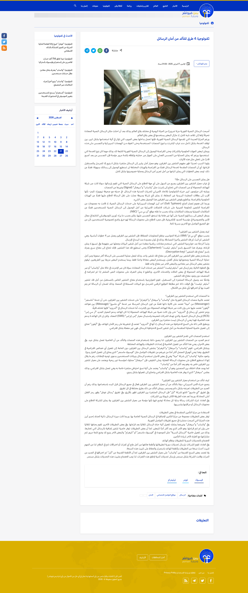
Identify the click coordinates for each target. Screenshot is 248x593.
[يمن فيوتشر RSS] (4, 48)
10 (55, 142)
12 (43, 142)
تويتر (185, 479)
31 (38, 155)
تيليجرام (172, 479)
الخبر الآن (118, 576)
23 (49, 151)
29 (49, 155)
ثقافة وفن (118, 6)
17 (49, 146)
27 (61, 155)
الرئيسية (185, 6)
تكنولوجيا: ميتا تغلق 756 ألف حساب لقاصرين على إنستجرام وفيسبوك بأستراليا (55, 60)
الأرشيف (142, 557)
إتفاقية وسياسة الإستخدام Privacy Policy (179, 572)
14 (66, 146)
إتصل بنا (84, 6)
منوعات (95, 6)
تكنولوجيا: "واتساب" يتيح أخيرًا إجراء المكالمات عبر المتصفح (57, 83)
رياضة (129, 6)
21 (61, 151)
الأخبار (175, 6)
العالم (155, 6)
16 (55, 146)
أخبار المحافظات (158, 557)
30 (43, 155)
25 (38, 151)
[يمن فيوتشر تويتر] (4, 42)
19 (38, 146)
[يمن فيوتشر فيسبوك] (4, 35)
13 (38, 142)
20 (66, 151)
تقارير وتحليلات (142, 6)
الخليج (165, 6)
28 (55, 155)
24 (43, 151)
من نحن (201, 572)
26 (66, 155)
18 (43, 146)
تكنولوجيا (106, 6)
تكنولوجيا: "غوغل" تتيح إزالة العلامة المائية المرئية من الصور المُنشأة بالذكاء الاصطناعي (55, 47)
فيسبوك (199, 479)
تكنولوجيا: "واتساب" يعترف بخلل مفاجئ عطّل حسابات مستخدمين (56, 72)
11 (49, 142)
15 (61, 146)
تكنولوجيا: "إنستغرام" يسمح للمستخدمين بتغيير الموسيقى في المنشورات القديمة (55, 94)
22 (55, 151)
